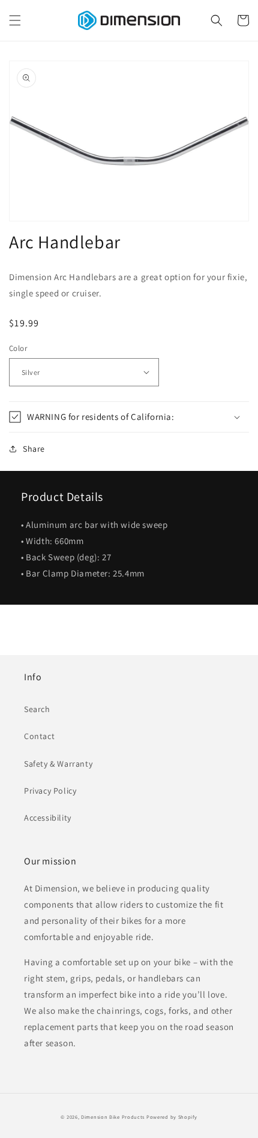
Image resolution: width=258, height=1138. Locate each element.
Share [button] (34, 448)
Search (37, 709)
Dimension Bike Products (113, 1116)
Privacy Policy (50, 790)
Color (18, 348)
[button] (15, 20)
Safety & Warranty (58, 763)
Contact (39, 736)
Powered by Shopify (171, 1116)
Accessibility (47, 817)
